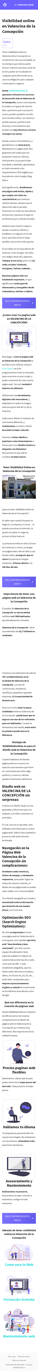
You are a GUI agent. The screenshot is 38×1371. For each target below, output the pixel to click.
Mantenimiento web (19, 1336)
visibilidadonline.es (18, 90)
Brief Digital (7, 368)
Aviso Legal (12, 1357)
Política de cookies (24, 1357)
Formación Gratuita (19, 1299)
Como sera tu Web (19, 1264)
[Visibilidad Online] (5, 5)
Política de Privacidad (19, 1360)
